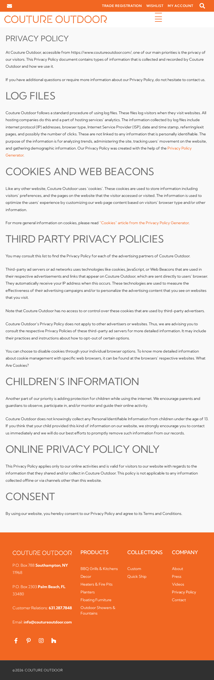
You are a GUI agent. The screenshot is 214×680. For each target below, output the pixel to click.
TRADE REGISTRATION (122, 6)
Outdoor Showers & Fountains (98, 610)
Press (176, 576)
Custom (134, 568)
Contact (179, 600)
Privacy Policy (184, 592)
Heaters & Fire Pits (97, 584)
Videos (178, 584)
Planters (88, 592)
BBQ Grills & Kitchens (99, 568)
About (177, 568)
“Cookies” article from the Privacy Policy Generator (144, 223)
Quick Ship (137, 576)
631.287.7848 (60, 607)
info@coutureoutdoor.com (48, 622)
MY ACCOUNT (180, 6)
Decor (86, 576)
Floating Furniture (96, 600)
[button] (202, 5)
